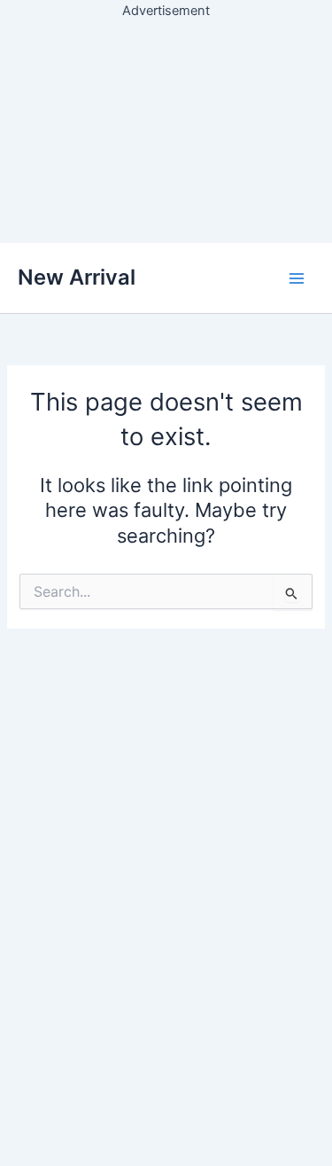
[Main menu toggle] (296, 277)
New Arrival (76, 277)
